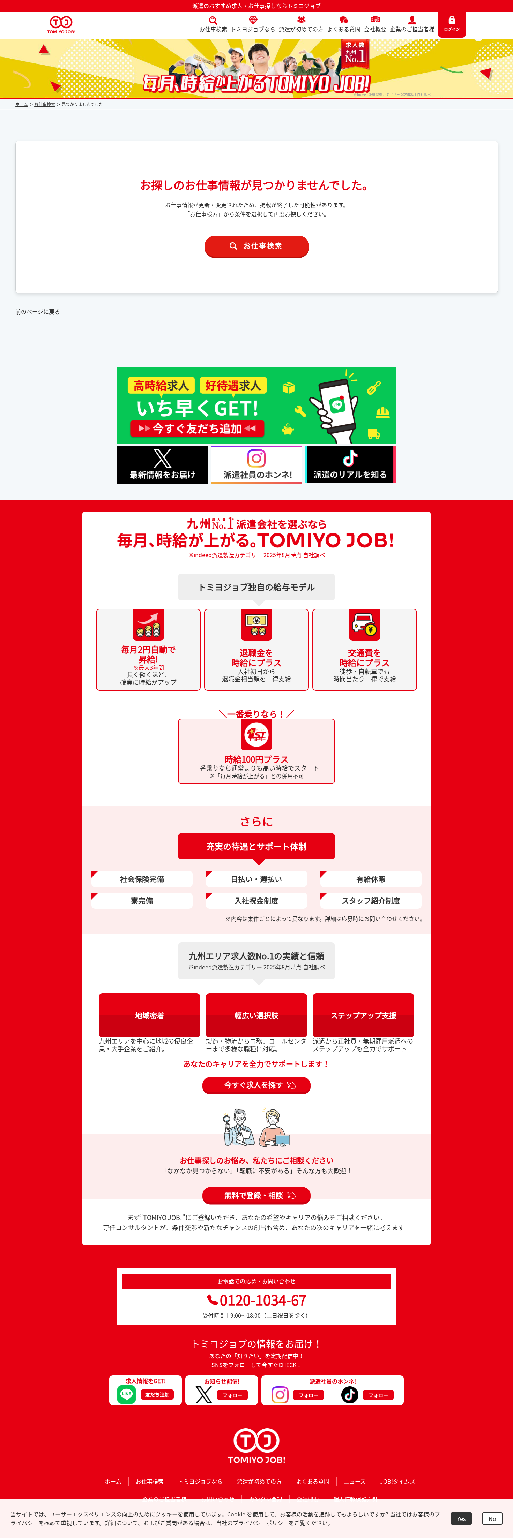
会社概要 (375, 29)
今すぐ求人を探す (253, 1084)
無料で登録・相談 (253, 1194)
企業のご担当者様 (412, 29)
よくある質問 (343, 29)
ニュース (355, 1481)
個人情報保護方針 (355, 1499)
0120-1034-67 (263, 1299)
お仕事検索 (213, 29)
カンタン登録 (265, 1499)
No (492, 1518)
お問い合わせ (218, 1499)
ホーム (21, 104)
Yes (461, 1518)
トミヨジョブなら (253, 29)
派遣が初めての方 (301, 29)
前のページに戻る (37, 311)
